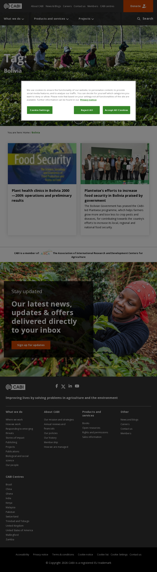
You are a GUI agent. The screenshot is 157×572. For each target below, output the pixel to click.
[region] (78, 101)
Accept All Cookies (116, 109)
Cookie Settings (40, 109)
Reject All (87, 109)
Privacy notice (88, 99)
